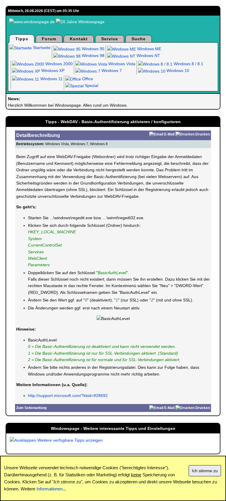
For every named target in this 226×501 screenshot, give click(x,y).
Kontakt (79, 38)
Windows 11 (51, 78)
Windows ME (148, 48)
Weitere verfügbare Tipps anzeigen (69, 440)
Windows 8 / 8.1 (187, 63)
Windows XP (52, 70)
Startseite (41, 47)
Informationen (49, 488)
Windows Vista (121, 63)
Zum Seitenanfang (31, 408)
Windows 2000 (58, 63)
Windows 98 (92, 55)
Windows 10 (177, 70)
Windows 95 (92, 48)
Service (109, 38)
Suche (139, 38)
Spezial (91, 85)
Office (87, 78)
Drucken (202, 134)
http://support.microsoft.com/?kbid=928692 (68, 395)
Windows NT (147, 55)
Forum (49, 38)
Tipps (21, 38)
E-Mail (169, 134)
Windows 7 (111, 70)
